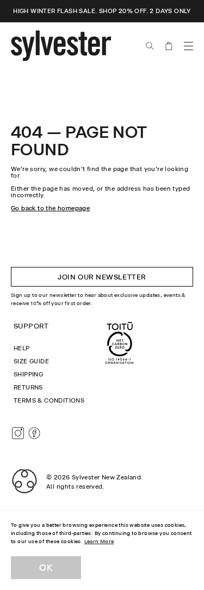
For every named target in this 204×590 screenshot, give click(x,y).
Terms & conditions (49, 400)
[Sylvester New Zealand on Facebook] (34, 433)
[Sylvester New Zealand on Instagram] (18, 433)
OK (46, 567)
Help (22, 348)
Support (31, 325)
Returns (28, 387)
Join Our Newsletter (102, 276)
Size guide (31, 361)
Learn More (99, 541)
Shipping (28, 374)
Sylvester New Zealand (106, 477)
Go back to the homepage (50, 208)
